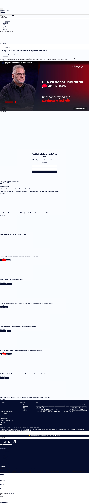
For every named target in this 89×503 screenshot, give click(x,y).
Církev (59, 404)
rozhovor (76, 408)
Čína (71, 411)
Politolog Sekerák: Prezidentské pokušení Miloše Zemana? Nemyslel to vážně (23, 373)
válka (53, 411)
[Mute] (0, 488)
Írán (63, 411)
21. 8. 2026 (2, 305)
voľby (49, 411)
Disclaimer (36, 427)
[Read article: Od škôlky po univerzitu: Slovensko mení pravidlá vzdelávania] (44, 316)
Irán (42, 406)
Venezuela (13, 181)
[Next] (3, 474)
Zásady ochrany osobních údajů (21, 427)
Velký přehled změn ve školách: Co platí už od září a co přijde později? (21, 350)
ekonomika (68, 404)
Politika (4, 181)
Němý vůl (5, 29)
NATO (68, 406)
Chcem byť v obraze (44, 172)
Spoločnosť (5, 26)
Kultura (57, 406)
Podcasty (25, 410)
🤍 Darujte (2, 12)
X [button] (0, 438)
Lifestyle (25, 409)
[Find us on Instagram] (1, 424)
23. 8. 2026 (2, 237)
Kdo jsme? (2, 11)
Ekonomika (5, 23)
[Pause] (4, 502)
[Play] (1, 474)
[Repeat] (2, 480)
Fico (78, 404)
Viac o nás (3, 422)
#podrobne (5, 28)
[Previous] (0, 474)
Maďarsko (62, 406)
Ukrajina (7, 25)
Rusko (7, 181)
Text (47, 410)
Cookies (31, 427)
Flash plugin (11, 493)
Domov (4, 19)
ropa (69, 407)
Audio (44, 404)
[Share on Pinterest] (1, 183)
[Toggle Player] (0, 479)
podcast (83, 406)
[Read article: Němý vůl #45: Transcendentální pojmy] (44, 269)
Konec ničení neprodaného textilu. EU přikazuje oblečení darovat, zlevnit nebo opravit (25, 397)
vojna (45, 411)
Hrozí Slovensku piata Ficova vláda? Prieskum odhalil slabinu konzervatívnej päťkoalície (26, 303)
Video (17, 181)
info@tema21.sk (9, 420)
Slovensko (7, 21)
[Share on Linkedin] (0, 183)
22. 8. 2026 (2, 258)
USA (10, 181)
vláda (39, 411)
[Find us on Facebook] (0, 424)
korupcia (51, 406)
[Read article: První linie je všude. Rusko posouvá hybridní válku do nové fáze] (44, 246)
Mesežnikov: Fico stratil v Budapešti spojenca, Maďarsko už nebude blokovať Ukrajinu (26, 213)
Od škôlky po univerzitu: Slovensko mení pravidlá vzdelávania (18, 326)
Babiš (49, 404)
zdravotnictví (58, 411)
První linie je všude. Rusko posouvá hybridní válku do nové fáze (19, 256)
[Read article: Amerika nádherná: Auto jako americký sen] (44, 224)
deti (63, 404)
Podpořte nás (3, 448)
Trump (55, 409)
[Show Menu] (0, 43)
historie (38, 406)
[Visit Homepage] (3, 8)
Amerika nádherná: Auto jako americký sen (13, 234)
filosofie (83, 404)
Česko (6, 22)
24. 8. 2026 (2, 193)
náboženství (73, 406)
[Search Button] (0, 13)
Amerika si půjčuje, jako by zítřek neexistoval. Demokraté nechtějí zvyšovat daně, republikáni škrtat (29, 191)
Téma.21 (61, 409)
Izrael (46, 406)
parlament (78, 406)
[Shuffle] (0, 480)
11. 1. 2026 (13, 54)
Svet (4, 24)
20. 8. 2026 (2, 399)
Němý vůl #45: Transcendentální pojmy (11, 279)
